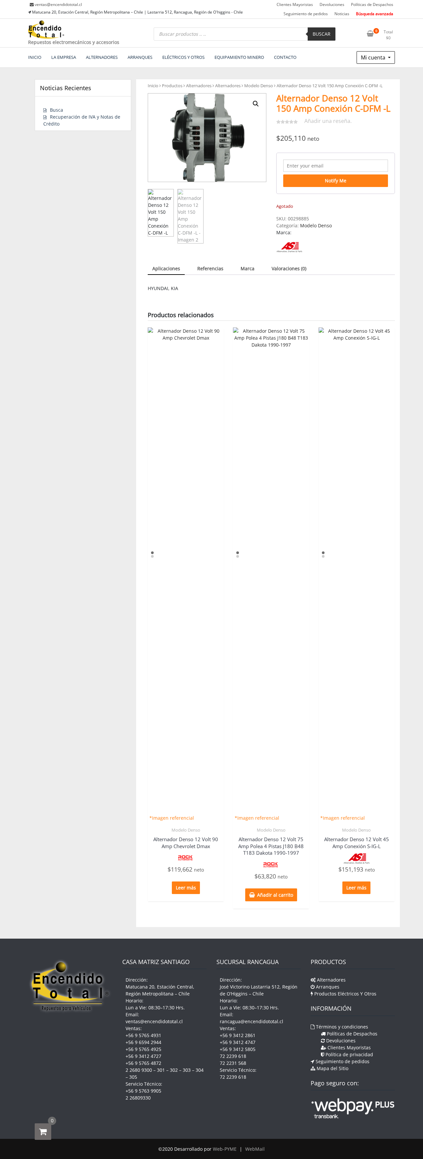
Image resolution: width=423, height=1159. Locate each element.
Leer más (186, 887)
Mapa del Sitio (331, 1068)
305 (133, 1077)
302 (174, 1070)
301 (161, 1070)
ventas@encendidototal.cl (58, 4)
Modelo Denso (258, 86)
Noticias (341, 14)
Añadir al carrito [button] (275, 895)
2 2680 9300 (139, 1070)
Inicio (153, 86)
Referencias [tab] (210, 268)
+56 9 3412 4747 (237, 1042)
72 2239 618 (233, 1056)
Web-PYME (225, 1149)
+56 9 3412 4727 (143, 1056)
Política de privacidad (348, 1054)
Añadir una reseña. (328, 121)
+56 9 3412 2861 (237, 1035)
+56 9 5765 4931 (143, 1035)
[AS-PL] (289, 247)
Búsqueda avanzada (374, 14)
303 (187, 1070)
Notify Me (335, 180)
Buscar (321, 34)
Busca (56, 110)
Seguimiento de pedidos (306, 14)
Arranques (327, 987)
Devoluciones (332, 4)
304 (200, 1070)
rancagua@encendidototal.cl (251, 1021)
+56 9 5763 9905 (143, 1091)
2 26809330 (138, 1098)
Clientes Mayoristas (295, 4)
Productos (172, 86)
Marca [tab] (247, 268)
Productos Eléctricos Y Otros (344, 994)
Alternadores (199, 86)
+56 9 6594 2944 (143, 1042)
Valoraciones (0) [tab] (289, 268)
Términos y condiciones (341, 1027)
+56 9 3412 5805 (237, 1049)
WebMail (255, 1149)
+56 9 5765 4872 (143, 1063)
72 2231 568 (233, 1063)
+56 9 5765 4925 (143, 1049)
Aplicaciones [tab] (166, 268)
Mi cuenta (374, 57)
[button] (256, 104)
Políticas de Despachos (372, 4)
